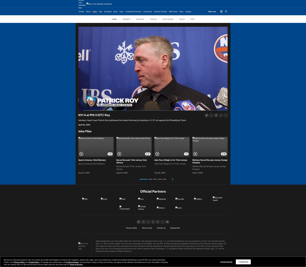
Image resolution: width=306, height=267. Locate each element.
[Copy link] (221, 115)
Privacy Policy (19, 262)
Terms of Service (76, 264)
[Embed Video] (226, 115)
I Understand (243, 262)
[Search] (226, 11)
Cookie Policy (34, 262)
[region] (153, 261)
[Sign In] (221, 11)
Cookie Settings (72, 262)
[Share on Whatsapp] (206, 115)
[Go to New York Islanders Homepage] (99, 4)
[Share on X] (211, 115)
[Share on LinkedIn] (216, 115)
